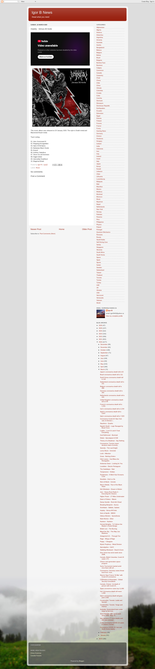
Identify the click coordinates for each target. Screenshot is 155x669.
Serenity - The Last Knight (108, 448)
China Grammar (36, 653)
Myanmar (99, 202)
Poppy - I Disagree (106, 541)
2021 (101, 339)
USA (97, 293)
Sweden (99, 267)
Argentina (99, 37)
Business (99, 65)
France (98, 126)
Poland (98, 227)
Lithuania (99, 176)
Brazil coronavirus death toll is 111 (111, 374)
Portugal (99, 229)
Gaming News (101, 131)
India (98, 146)
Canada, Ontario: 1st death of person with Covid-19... (110, 585)
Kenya (98, 166)
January (103, 635)
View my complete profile (114, 316)
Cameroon (100, 70)
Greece (98, 136)
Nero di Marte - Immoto (108, 482)
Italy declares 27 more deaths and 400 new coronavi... (111, 619)
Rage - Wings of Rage (107, 539)
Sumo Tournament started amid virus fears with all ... (110, 567)
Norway (99, 212)
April (102, 367)
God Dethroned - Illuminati (109, 435)
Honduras (99, 138)
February (103, 632)
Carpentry (99, 75)
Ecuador (99, 111)
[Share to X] (57, 165)
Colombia (99, 90)
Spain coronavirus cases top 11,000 (112, 588)
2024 (101, 331)
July (102, 358)
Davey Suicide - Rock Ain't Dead (110, 502)
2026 (101, 325)
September (104, 353)
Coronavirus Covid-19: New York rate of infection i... (111, 419)
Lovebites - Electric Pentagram (110, 466)
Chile (98, 83)
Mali (97, 184)
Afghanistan (100, 27)
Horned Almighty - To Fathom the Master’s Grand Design (111, 525)
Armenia (99, 40)
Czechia (99, 98)
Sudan (98, 265)
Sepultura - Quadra (106, 423)
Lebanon (99, 171)
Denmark (99, 100)
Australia (99, 42)
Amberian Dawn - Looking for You (111, 463)
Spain (98, 260)
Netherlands (100, 207)
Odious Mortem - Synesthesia (110, 516)
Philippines (100, 222)
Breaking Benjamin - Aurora (109, 505)
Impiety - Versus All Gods (108, 510)
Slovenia (99, 250)
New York (99, 209)
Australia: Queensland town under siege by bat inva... (111, 610)
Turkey (98, 282)
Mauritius (99, 186)
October (103, 350)
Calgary (99, 68)
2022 (101, 336)
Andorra (99, 32)
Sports (98, 262)
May (102, 364)
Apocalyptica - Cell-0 (107, 547)
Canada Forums (36, 655)
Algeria (98, 30)
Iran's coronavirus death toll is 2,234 (112, 409)
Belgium (99, 52)
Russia (98, 237)
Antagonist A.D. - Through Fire (110, 536)
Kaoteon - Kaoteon (106, 521)
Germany (99, 133)
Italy (97, 161)
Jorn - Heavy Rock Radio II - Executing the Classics (109, 493)
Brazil (98, 58)
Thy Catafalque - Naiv (107, 469)
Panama (99, 217)
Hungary (99, 141)
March (102, 369)
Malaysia (99, 181)
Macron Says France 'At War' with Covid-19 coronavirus (111, 576)
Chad (98, 78)
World (98, 303)
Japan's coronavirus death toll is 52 (112, 372)
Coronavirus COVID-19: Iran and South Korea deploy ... (111, 628)
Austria (98, 45)
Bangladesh (100, 47)
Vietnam (99, 300)
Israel (98, 159)
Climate (99, 88)
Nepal (98, 204)
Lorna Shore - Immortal (108, 451)
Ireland (98, 156)
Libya (98, 174)
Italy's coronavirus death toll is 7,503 (112, 416)
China (98, 85)
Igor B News (42, 12)
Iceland (98, 143)
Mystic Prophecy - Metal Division (111, 544)
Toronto (99, 277)
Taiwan (98, 272)
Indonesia (99, 149)
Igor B (110, 310)
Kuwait (98, 169)
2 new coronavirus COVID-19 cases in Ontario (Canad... (112, 623)
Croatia (98, 93)
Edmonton (99, 113)
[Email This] (53, 165)
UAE (97, 285)
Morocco (99, 197)
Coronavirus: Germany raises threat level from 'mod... (112, 571)
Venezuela (99, 298)
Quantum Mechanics (103, 232)
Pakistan (99, 214)
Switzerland (100, 270)
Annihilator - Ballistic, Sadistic (109, 507)
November (104, 347)
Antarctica (99, 35)
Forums (99, 123)
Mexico (98, 189)
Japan (98, 164)
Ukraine (99, 290)
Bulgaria (99, 60)
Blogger (81, 661)
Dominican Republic (103, 106)
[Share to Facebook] (59, 165)
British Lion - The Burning (108, 529)
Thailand (99, 275)
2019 (101, 639)
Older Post (87, 229)
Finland (98, 121)
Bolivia (98, 55)
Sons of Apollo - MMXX (107, 513)
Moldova (99, 192)
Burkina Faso (100, 63)
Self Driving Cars (102, 242)
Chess (98, 80)
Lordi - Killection (105, 453)
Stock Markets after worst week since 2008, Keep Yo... (110, 614)
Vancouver (100, 295)
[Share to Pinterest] (61, 165)
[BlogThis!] (55, 165)
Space (98, 257)
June (102, 361)
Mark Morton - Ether (107, 519)
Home (61, 229)
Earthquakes (100, 108)
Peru (98, 219)
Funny (98, 128)
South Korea (100, 255)
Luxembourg (100, 179)
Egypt (98, 116)
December (104, 344)
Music (38, 168)
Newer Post (36, 229)
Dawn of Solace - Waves (108, 499)
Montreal (99, 194)
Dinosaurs (99, 103)
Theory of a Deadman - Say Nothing (112, 441)
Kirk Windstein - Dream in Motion (111, 489)
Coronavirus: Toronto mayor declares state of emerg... (109, 444)
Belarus (99, 50)
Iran (97, 151)
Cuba (98, 95)
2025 (101, 328)
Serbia (98, 245)
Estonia (98, 118)
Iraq (97, 154)
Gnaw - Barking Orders (107, 456)
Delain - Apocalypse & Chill (109, 438)
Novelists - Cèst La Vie (107, 479)
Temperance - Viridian (107, 472)
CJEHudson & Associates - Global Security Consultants (111, 580)
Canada (99, 73)
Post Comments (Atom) (47, 233)
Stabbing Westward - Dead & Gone (111, 550)
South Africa (100, 252)
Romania (99, 234)
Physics (99, 224)
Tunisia (98, 280)
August (103, 355)
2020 (101, 342)
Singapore (99, 247)
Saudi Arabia (100, 239)
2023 (101, 334)
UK (97, 288)
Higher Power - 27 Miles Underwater (112, 496)
